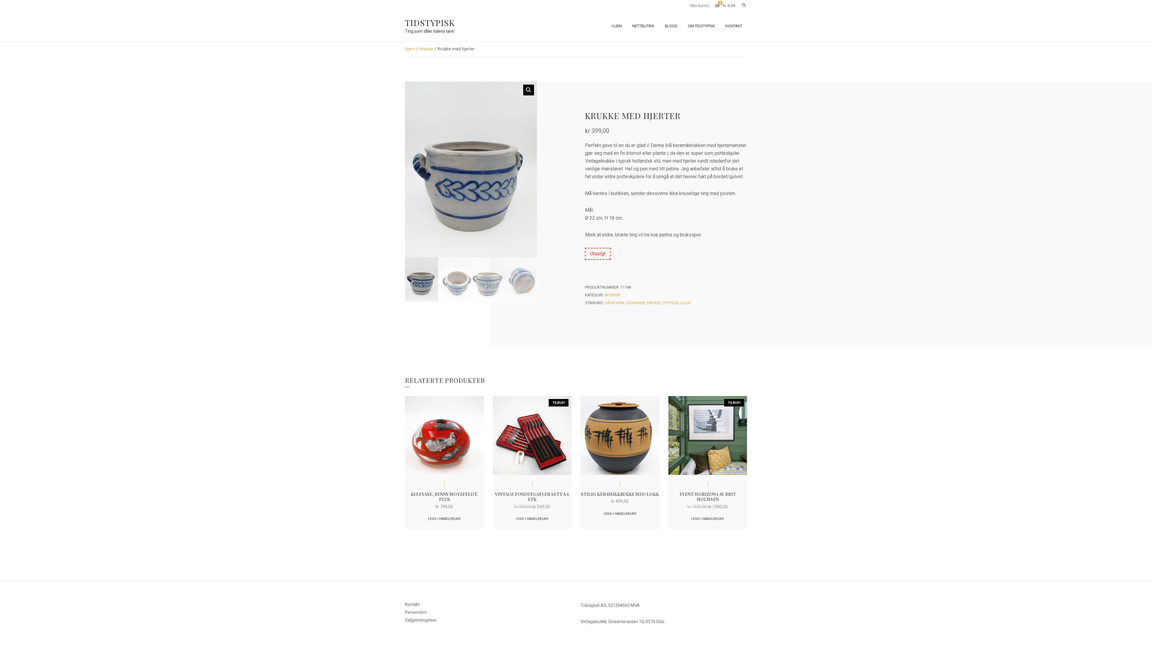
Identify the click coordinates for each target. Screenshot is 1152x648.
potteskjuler (677, 303)
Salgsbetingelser (421, 620)
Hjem (617, 26)
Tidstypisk (430, 22)
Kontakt (733, 26)
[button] (528, 90)
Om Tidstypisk (701, 26)
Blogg (671, 26)
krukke (654, 303)
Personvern (416, 612)
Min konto (699, 5)
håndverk (615, 303)
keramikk (636, 303)
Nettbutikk (643, 26)
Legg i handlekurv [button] (444, 519)
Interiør (426, 48)
